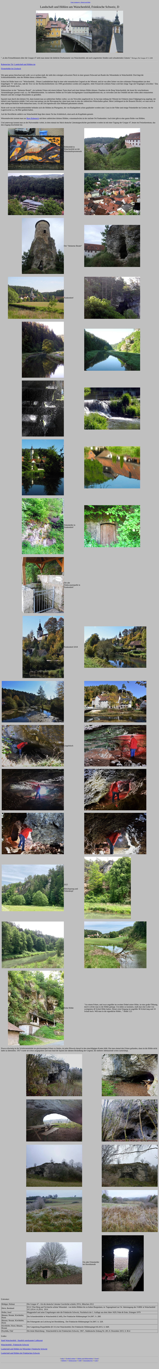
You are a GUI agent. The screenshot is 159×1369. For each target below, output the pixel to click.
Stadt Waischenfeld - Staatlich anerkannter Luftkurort (22, 1340)
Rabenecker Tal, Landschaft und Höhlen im (18, 64)
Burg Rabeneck (33, 118)
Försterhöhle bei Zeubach (11, 69)
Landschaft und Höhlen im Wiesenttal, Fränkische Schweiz (24, 1349)
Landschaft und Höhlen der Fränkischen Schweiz (20, 1353)
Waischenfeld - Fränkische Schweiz (15, 1345)
